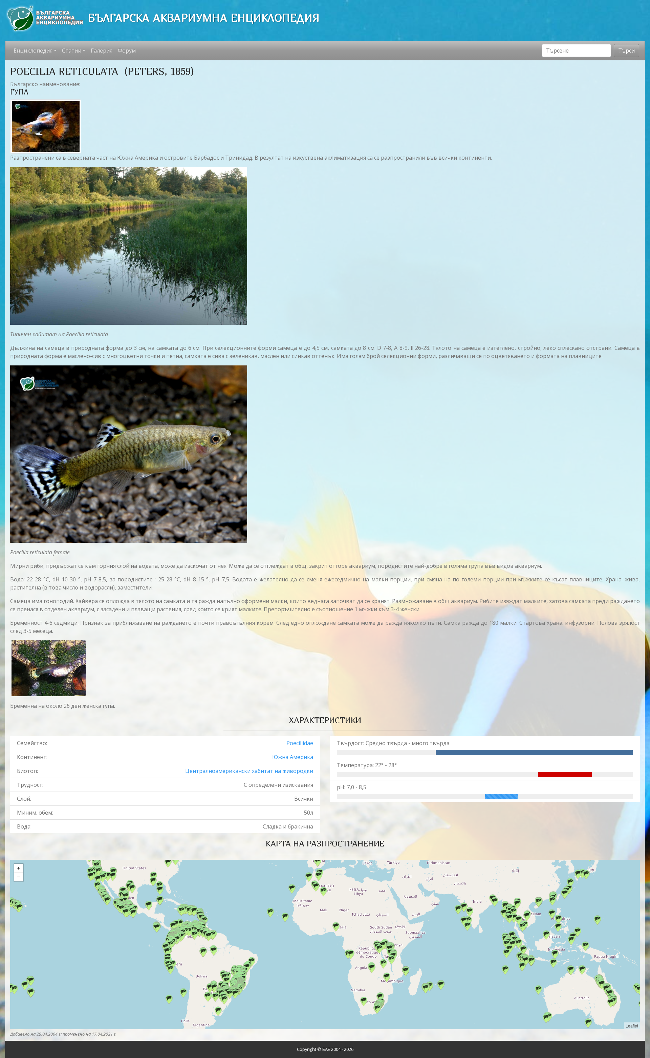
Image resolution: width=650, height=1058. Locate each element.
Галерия (101, 50)
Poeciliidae (299, 743)
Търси (626, 50)
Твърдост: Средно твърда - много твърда (393, 743)
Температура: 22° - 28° (367, 765)
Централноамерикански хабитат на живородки (249, 771)
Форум (127, 50)
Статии (71, 50)
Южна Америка (292, 757)
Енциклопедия (33, 50)
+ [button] (18, 868)
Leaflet (632, 1026)
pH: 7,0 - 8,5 (351, 787)
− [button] (18, 877)
